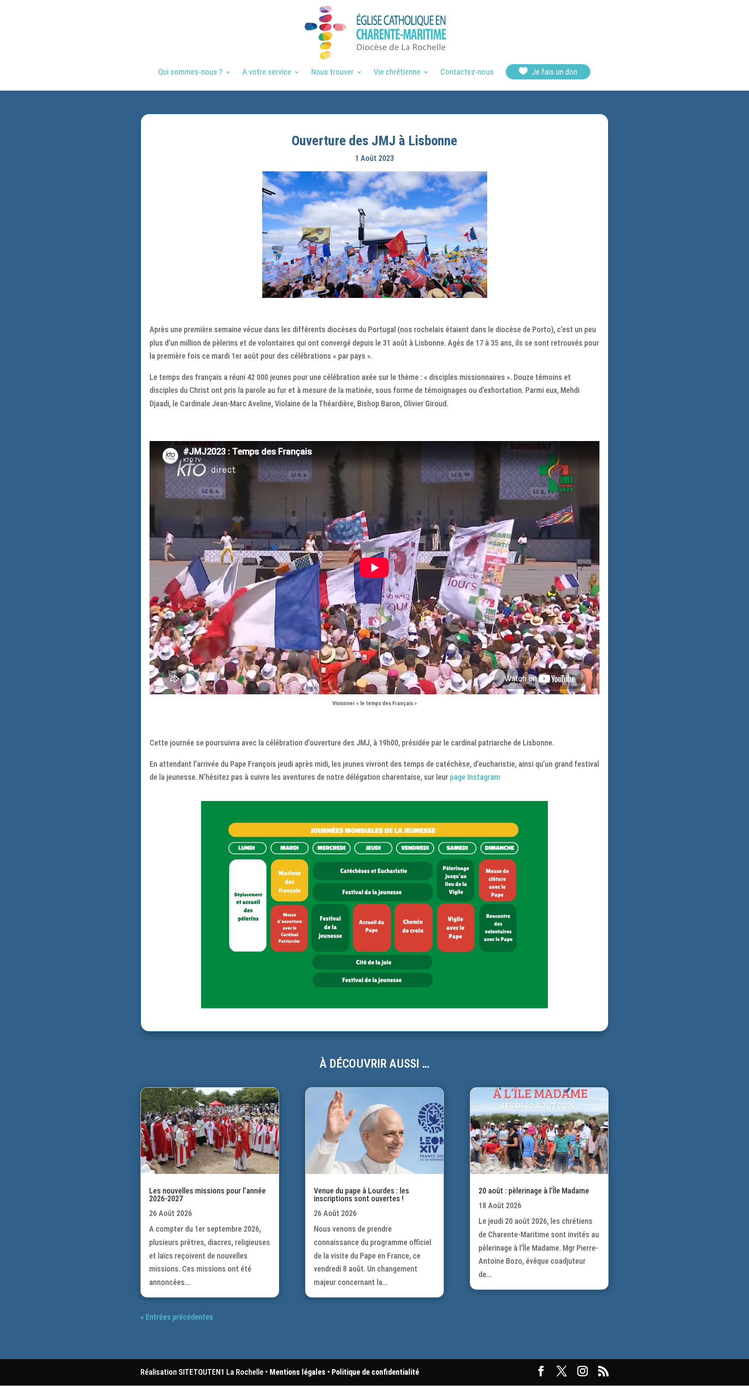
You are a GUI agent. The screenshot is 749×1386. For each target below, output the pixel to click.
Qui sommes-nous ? (190, 73)
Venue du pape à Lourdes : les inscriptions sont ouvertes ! (361, 1194)
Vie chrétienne (397, 73)
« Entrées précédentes (176, 1316)
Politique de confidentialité (375, 1371)
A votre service (266, 73)
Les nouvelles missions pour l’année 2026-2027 (207, 1194)
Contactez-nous (467, 73)
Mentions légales (298, 1371)
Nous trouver (332, 73)
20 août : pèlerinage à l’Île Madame (534, 1190)
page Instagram (475, 776)
